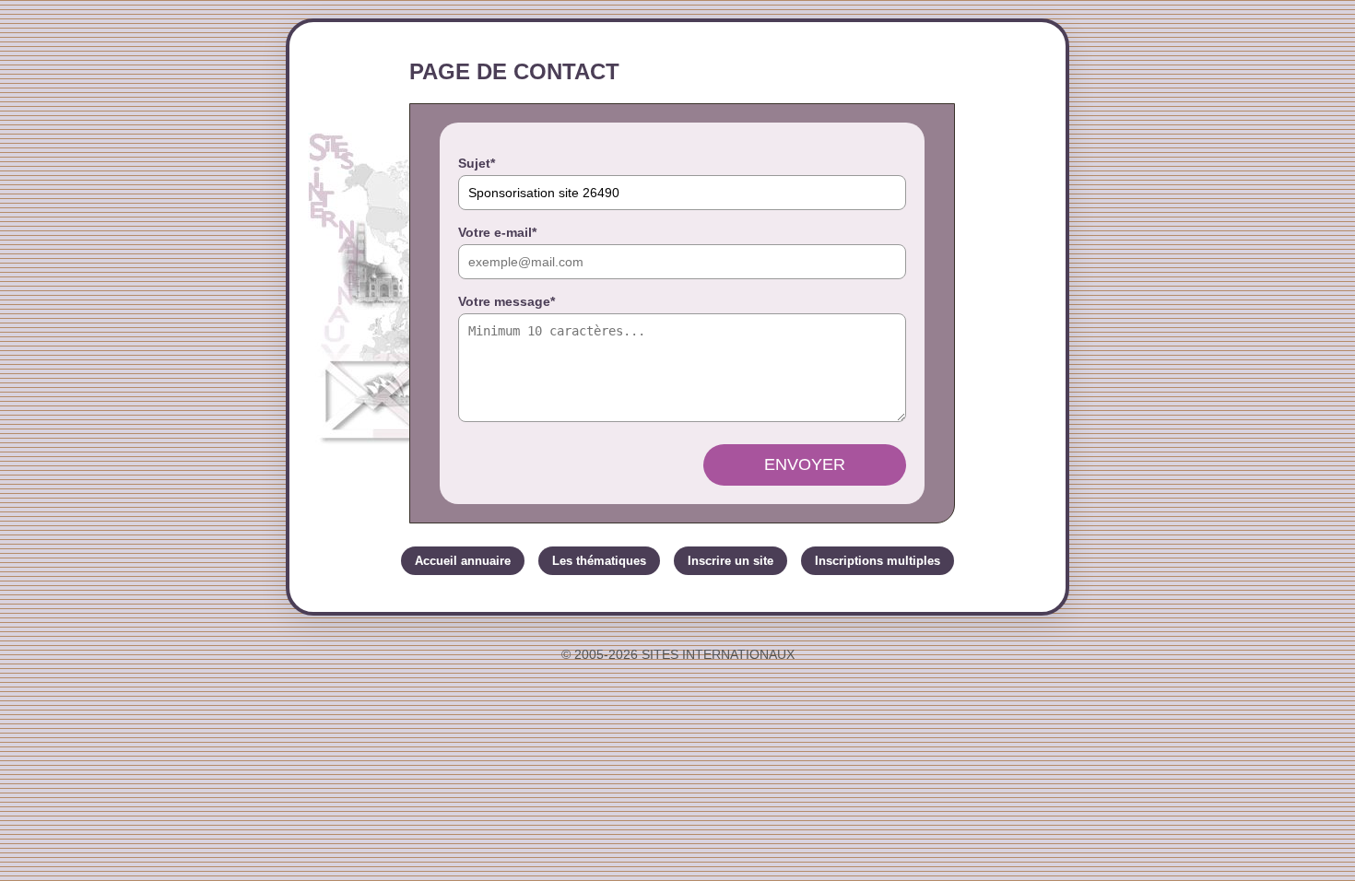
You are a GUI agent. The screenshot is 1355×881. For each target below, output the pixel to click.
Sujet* (476, 163)
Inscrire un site (730, 561)
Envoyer (804, 464)
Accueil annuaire (463, 561)
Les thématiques (599, 561)
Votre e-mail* (497, 232)
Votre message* (506, 301)
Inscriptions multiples (877, 561)
